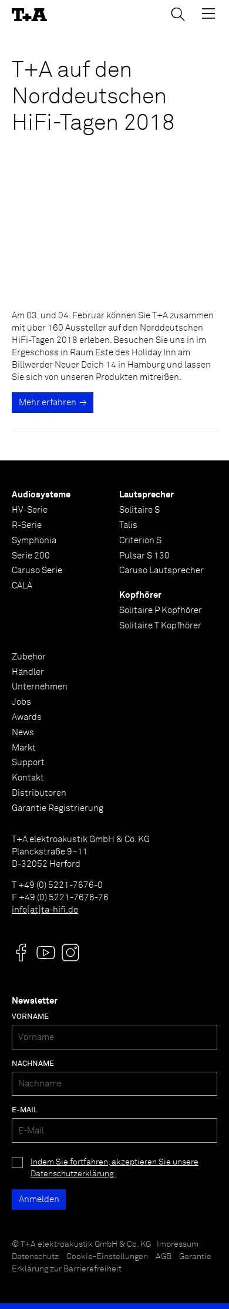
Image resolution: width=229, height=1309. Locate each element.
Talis (128, 525)
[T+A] (29, 15)
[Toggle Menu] (208, 13)
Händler (28, 672)
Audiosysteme (41, 494)
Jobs (21, 702)
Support (28, 762)
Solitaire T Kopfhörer (160, 625)
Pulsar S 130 (144, 555)
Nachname (33, 1064)
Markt (24, 747)
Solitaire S (139, 510)
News (23, 732)
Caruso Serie (37, 570)
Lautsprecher (146, 494)
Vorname (30, 1017)
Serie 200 (31, 555)
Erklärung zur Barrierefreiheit (67, 1269)
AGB (163, 1257)
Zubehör (29, 656)
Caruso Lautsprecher (161, 570)
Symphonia (34, 540)
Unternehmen (40, 686)
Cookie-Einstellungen (107, 1257)
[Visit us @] (21, 952)
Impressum (177, 1244)
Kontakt (28, 777)
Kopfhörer (140, 595)
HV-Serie (30, 510)
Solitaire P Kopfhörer (160, 610)
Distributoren (39, 793)
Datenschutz (35, 1257)
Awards (27, 717)
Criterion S (140, 540)
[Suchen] (178, 14)
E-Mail (25, 1110)
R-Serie (27, 525)
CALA (22, 585)
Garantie (195, 1257)
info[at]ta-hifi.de (45, 910)
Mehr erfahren (47, 402)
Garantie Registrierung (57, 808)
